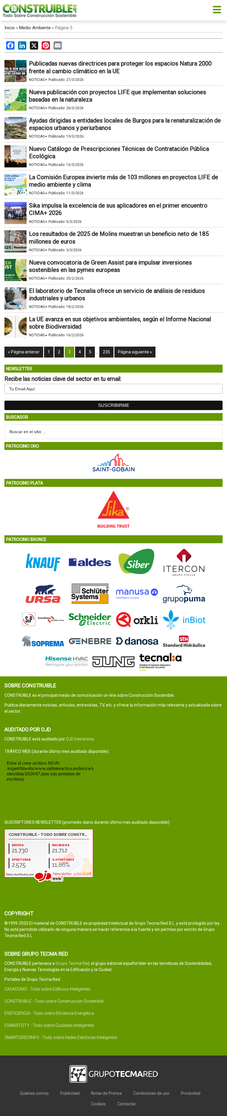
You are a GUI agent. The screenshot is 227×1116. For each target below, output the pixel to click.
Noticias (37, 80)
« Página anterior (24, 352)
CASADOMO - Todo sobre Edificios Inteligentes (47, 989)
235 (106, 352)
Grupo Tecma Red (72, 963)
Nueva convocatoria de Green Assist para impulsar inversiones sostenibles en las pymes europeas (110, 266)
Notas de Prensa (106, 1093)
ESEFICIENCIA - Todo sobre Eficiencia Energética (49, 1013)
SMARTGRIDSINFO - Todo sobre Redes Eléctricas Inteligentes (60, 1037)
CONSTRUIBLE (40, 10)
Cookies (98, 1104)
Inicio (9, 27)
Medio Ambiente (35, 27)
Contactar (126, 1104)
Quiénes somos (34, 1093)
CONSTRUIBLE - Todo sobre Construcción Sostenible (53, 1001)
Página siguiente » (135, 352)
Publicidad (70, 1093)
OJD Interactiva (80, 739)
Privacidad (190, 1093)
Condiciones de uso (151, 1093)
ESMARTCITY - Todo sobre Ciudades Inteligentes (49, 1025)
